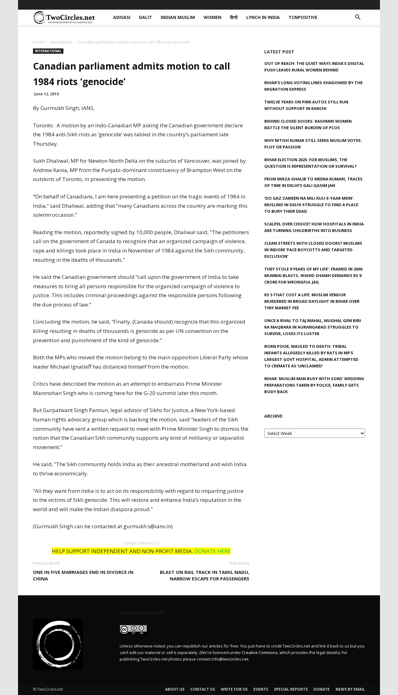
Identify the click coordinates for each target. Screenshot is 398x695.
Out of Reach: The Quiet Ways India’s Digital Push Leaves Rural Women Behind (314, 67)
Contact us (202, 689)
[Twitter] (350, 4)
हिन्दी (226, 4)
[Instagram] (340, 4)
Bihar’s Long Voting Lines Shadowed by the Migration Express (313, 86)
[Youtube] (360, 4)
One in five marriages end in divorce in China (83, 575)
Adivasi (126, 4)
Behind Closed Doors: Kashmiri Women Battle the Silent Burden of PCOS (308, 124)
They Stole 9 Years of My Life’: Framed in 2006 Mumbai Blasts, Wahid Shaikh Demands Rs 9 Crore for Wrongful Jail (313, 275)
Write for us (234, 689)
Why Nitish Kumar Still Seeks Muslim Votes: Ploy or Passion (313, 144)
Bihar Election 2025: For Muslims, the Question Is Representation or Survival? (310, 163)
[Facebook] (319, 4)
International (61, 42)
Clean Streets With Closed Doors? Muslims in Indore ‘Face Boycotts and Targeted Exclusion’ (313, 249)
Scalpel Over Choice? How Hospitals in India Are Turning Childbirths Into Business (314, 227)
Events (260, 689)
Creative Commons (260, 652)
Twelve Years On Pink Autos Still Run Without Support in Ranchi (306, 105)
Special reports (291, 689)
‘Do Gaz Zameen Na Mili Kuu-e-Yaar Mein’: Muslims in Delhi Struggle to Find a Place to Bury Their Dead (311, 204)
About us (174, 689)
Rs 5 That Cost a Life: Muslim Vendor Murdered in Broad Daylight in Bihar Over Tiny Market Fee (311, 301)
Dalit (147, 4)
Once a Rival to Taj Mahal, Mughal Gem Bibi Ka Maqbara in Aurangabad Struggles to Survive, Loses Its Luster (312, 327)
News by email (350, 689)
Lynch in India (253, 4)
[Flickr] (329, 4)
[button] (357, 18)
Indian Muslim (175, 4)
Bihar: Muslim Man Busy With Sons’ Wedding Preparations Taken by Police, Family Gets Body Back (314, 385)
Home (38, 42)
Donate (321, 689)
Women (206, 4)
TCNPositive (290, 4)
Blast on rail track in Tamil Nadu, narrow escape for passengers (204, 575)
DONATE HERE (212, 551)
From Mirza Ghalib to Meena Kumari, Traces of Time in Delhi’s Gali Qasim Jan (313, 182)
